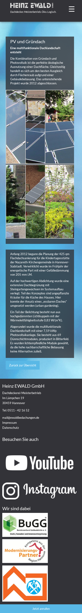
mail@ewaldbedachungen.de (20, 417)
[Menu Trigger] (71, 8)
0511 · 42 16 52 (18, 410)
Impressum (9, 422)
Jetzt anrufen (41, 608)
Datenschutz (10, 427)
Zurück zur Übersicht (22, 365)
